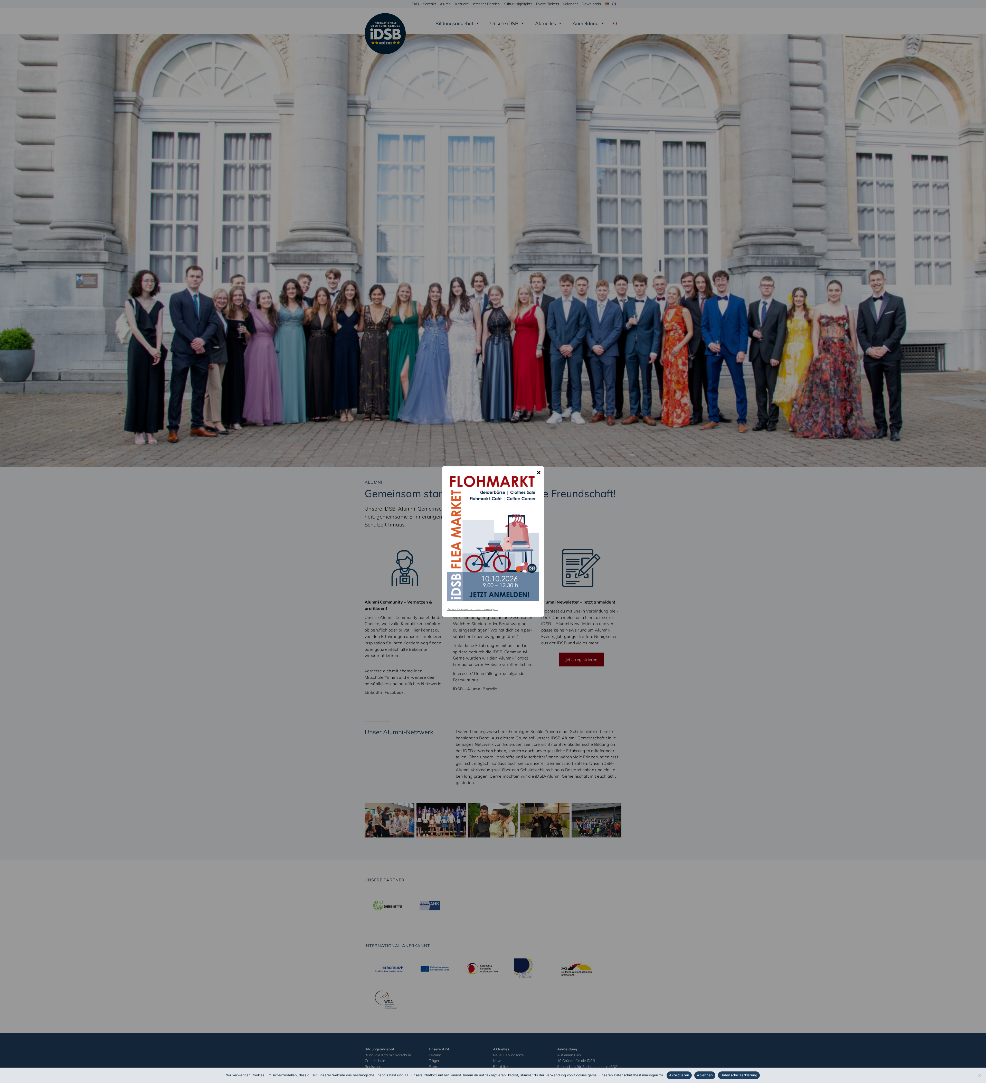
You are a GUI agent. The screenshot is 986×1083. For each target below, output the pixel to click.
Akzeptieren (679, 1075)
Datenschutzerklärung (738, 1075)
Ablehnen (705, 1075)
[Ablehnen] (979, 1075)
